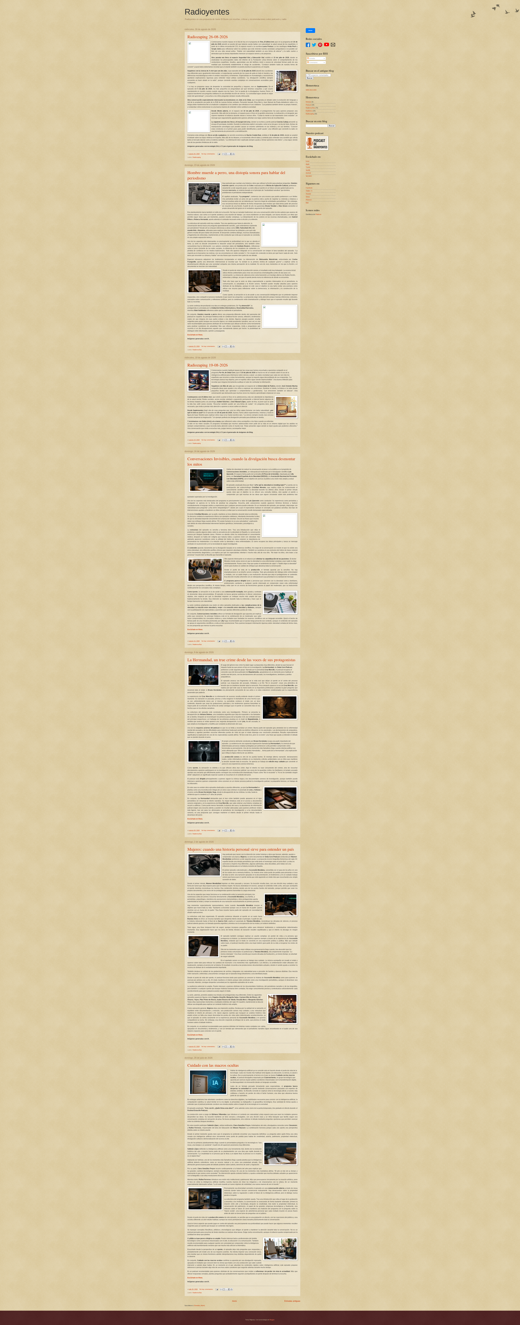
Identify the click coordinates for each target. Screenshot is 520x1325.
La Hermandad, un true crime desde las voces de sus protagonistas (241, 659)
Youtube (308, 194)
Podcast (308, 105)
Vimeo (308, 197)
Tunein (308, 167)
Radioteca (309, 111)
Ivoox (307, 161)
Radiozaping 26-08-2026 (207, 36)
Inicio (234, 1301)
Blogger (271, 1320)
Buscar (309, 78)
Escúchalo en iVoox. (195, 335)
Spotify (308, 170)
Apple (307, 164)
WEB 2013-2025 (311, 90)
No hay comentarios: (209, 154)
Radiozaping (197, 157)
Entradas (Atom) (199, 1305)
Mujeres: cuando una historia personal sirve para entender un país (240, 849)
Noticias (308, 102)
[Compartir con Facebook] (231, 154)
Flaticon (318, 214)
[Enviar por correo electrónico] (223, 154)
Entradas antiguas (292, 1301)
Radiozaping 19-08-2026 (207, 365)
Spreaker (309, 176)
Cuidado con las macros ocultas (213, 1065)
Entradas (312, 58)
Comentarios (313, 62)
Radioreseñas (197, 350)
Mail (307, 203)
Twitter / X (309, 191)
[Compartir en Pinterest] (233, 154)
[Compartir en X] (228, 154)
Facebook (309, 188)
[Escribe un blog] (226, 154)
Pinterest (309, 200)
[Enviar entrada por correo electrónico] (219, 154)
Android (308, 173)
